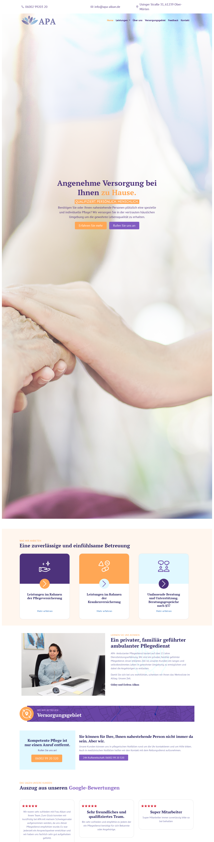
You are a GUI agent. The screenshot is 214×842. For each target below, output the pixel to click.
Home (110, 20)
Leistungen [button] (122, 20)
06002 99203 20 (36, 7)
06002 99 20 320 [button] (46, 758)
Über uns (137, 20)
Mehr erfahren (45, 611)
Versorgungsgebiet (155, 20)
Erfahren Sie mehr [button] (91, 225)
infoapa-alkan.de (107, 7)
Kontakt (185, 20)
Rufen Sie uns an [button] (124, 225)
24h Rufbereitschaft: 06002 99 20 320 (103, 757)
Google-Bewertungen (94, 787)
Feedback (173, 20)
